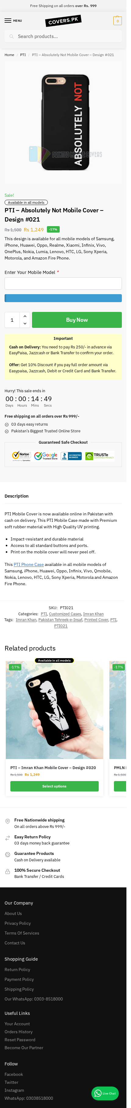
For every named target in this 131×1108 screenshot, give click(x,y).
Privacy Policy (18, 923)
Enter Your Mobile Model (31, 272)
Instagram (14, 1090)
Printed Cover (96, 619)
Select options (54, 786)
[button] (117, 21)
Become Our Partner (24, 1047)
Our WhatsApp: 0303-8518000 (34, 999)
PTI (23, 54)
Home (9, 54)
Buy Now (77, 319)
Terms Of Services (22, 933)
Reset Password (20, 1039)
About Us (13, 913)
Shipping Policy (19, 989)
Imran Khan (93, 614)
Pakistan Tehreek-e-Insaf (60, 619)
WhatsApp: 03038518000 (29, 1098)
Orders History (19, 1031)
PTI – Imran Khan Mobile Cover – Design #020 (53, 767)
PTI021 (61, 625)
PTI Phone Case (29, 564)
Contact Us (15, 943)
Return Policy (17, 969)
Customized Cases (65, 614)
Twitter (11, 1082)
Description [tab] (17, 496)
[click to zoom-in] (65, 122)
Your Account (17, 1023)
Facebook (14, 1074)
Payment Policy (19, 979)
